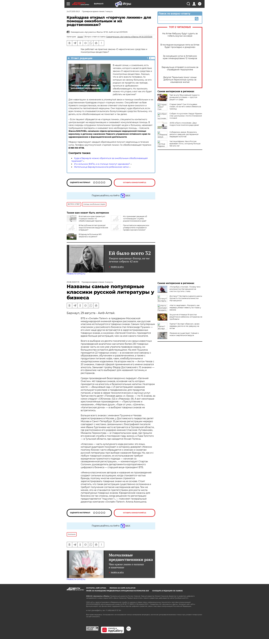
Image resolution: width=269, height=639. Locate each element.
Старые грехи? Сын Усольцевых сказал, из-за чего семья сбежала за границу (185, 106)
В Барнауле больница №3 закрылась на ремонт (90, 235)
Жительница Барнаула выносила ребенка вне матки (101, 167)
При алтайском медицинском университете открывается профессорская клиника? (136, 227)
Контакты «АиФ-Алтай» (96, 588)
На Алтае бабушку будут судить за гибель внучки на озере (180, 34)
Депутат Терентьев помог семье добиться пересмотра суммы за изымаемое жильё (180, 79)
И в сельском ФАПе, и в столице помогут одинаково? (102, 164)
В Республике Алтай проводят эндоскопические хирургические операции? (93, 227)
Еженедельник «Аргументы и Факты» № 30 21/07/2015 (129, 37)
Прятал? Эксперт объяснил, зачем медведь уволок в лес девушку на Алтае (184, 326)
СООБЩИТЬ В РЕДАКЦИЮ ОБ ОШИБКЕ (167, 591)
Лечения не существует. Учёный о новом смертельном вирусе (184, 334)
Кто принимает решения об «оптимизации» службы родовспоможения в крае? (135, 218)
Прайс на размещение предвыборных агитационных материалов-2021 (117, 591)
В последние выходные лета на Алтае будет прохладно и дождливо (179, 46)
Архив (80, 37)
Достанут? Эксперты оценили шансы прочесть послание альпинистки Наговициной (186, 298)
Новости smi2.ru (76, 273)
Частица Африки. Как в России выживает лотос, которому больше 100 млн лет (185, 143)
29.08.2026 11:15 (73, 282)
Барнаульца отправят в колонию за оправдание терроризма (180, 68)
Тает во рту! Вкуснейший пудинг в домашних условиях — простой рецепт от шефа (184, 97)
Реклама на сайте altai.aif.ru (122, 588)
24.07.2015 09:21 (73, 11)
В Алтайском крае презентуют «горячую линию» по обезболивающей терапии (92, 218)
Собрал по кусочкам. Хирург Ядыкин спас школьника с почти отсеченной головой (186, 116)
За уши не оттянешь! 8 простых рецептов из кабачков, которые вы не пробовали (186, 317)
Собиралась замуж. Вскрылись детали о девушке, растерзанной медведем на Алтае (184, 134)
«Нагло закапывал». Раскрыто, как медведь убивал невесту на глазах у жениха (185, 307)
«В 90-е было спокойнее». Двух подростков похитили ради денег (184, 124)
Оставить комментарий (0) (134, 182)
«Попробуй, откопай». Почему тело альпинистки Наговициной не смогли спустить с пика (185, 289)
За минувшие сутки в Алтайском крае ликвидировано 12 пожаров (180, 57)
